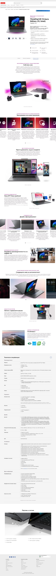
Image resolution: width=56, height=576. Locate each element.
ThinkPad (12, 9)
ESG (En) (7, 564)
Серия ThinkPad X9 (16, 9)
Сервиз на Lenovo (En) (23, 567)
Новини (7, 561)
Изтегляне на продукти (39, 564)
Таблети (22, 564)
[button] (41, 3)
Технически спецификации (26, 58)
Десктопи (22, 561)
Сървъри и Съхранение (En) (24, 566)
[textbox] (45, 556)
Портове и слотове (35, 58)
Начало (6, 9)
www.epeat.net (25, 468)
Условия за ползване (32, 573)
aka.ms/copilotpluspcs (32, 44)
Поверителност (23, 573)
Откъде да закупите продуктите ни (40, 560)
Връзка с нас (37, 561)
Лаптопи (9, 9)
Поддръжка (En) (38, 566)
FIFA (6, 567)
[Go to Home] (3, 3)
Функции (19, 58)
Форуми (37, 565)
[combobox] (44, 557)
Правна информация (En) (8, 565)
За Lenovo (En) (7, 560)
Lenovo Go (7, 570)
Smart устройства (23, 565)
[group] (9, 38)
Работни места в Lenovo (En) (9, 566)
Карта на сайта (27, 573)
